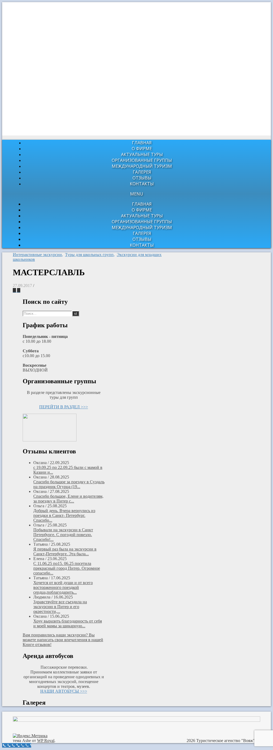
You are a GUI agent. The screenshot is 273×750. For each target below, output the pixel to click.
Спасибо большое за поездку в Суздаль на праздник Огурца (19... (69, 484)
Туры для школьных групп (89, 254)
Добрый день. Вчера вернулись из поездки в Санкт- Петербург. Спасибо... (64, 515)
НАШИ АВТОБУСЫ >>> (63, 691)
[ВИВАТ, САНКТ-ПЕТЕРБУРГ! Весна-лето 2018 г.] (15, 290)
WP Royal (45, 740)
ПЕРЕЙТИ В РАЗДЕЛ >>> (63, 407)
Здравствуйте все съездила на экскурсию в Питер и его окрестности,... (60, 607)
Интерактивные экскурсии (37, 254)
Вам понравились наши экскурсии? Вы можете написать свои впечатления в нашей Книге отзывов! (63, 640)
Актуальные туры (142, 154)
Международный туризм (142, 166)
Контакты (142, 184)
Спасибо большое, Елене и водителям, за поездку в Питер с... (68, 498)
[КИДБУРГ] (18, 290)
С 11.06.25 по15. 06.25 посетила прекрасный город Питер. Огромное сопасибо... (66, 568)
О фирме (142, 148)
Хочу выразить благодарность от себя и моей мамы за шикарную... (67, 623)
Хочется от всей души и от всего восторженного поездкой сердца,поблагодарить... (63, 587)
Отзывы (142, 178)
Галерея (142, 172)
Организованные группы (142, 160)
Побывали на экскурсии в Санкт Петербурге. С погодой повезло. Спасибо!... (63, 535)
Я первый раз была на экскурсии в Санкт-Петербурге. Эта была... (65, 551)
